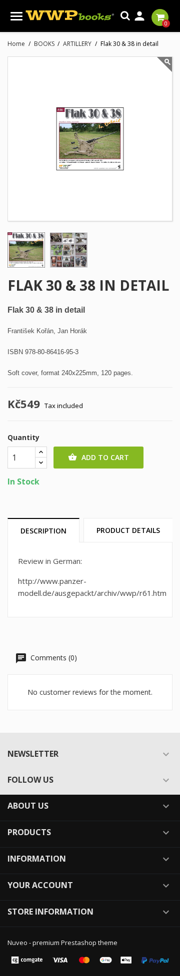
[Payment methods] (90, 959)
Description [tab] (43, 530)
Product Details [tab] (128, 530)
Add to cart (98, 457)
